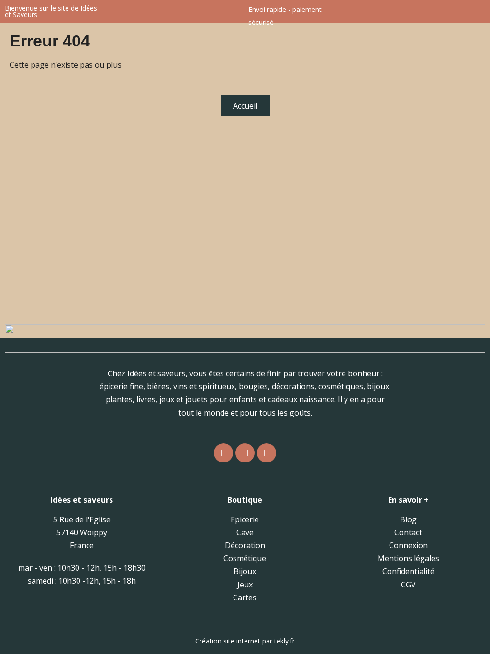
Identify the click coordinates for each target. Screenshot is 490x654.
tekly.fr (284, 640)
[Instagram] (223, 452)
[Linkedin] (266, 452)
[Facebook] (245, 452)
